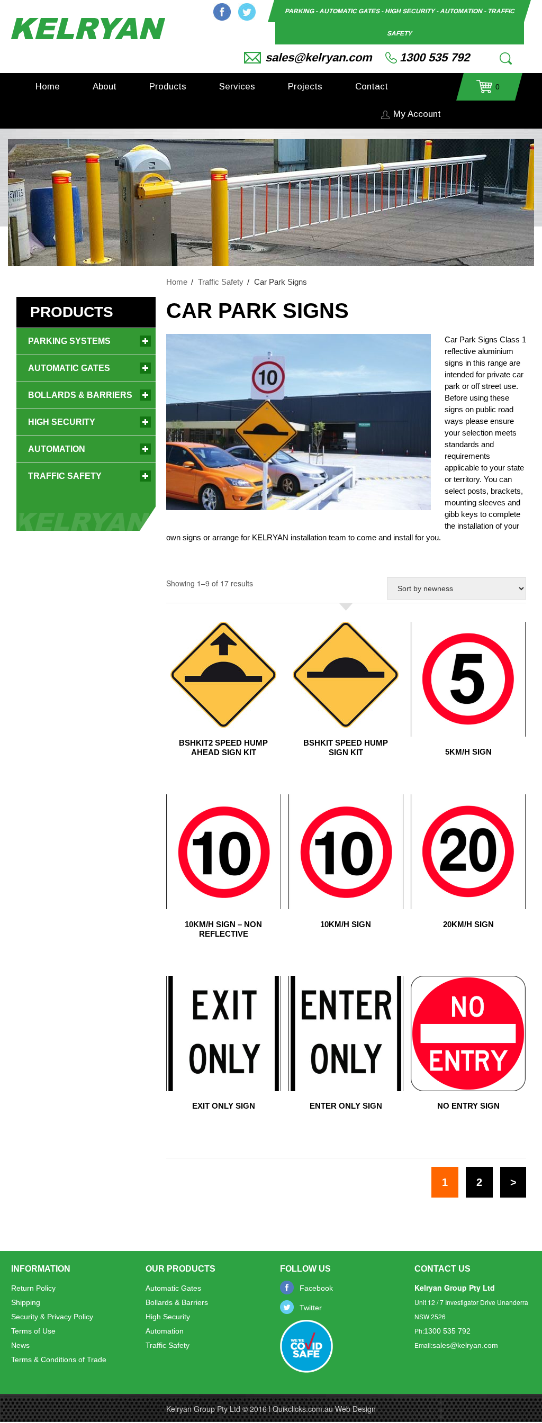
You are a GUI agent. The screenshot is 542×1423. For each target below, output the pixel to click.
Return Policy (33, 1288)
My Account (417, 114)
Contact (371, 86)
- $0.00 (488, 90)
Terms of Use (33, 1331)
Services (237, 86)
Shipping (25, 1302)
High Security (61, 422)
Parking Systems (69, 341)
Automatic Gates (69, 368)
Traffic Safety (220, 281)
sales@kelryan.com (318, 57)
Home (47, 86)
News (20, 1345)
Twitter (247, 12)
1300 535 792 (434, 57)
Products (167, 86)
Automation (56, 449)
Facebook (222, 12)
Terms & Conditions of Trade (58, 1359)
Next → (513, 1182)
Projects (305, 86)
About (104, 86)
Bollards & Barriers (80, 395)
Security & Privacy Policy (52, 1316)
